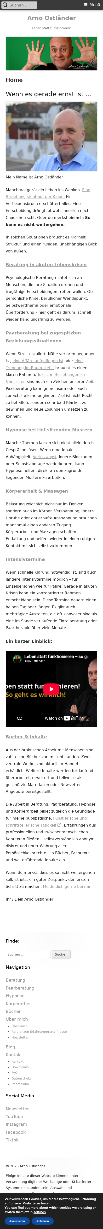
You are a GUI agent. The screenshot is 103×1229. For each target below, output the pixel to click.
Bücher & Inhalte (26, 736)
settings (40, 1212)
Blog (10, 1046)
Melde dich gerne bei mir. (67, 886)
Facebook (16, 1132)
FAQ (14, 1072)
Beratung (15, 980)
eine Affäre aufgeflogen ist (37, 361)
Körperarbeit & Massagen (37, 491)
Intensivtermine (25, 559)
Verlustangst (45, 457)
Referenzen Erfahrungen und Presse (39, 1031)
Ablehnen (42, 1221)
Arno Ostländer (51, 18)
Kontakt (14, 1054)
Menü (95, 4)
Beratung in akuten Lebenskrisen (46, 264)
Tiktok (12, 1139)
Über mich (17, 1019)
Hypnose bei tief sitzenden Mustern (49, 429)
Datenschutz (21, 1078)
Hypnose (15, 995)
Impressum (20, 1084)
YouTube (14, 1116)
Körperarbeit (19, 1003)
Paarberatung (20, 988)
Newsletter (20, 1037)
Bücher (13, 1011)
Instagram (16, 1124)
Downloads (20, 1067)
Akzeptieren (17, 1221)
